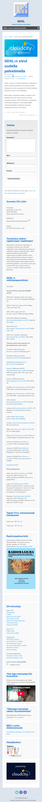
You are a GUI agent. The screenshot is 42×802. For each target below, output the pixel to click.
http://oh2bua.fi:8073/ (21, 305)
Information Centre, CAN (14, 655)
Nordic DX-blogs (12, 649)
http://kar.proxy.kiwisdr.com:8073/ (22, 408)
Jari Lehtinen (7, 76)
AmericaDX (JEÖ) (12, 623)
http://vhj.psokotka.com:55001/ (16, 337)
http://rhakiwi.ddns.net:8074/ (20, 435)
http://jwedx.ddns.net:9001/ (22, 496)
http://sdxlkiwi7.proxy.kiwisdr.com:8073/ (19, 328)
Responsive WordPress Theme (17, 800)
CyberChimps (32, 800)
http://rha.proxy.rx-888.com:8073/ (21, 429)
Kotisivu (9, 170)
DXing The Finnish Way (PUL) (16, 620)
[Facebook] (21, 792)
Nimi (8, 155)
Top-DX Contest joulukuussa (27, 115)
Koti (6, 36)
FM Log (19, 525)
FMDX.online (11, 631)
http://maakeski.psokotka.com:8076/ (18, 320)
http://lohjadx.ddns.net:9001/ (19, 484)
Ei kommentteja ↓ (21, 78)
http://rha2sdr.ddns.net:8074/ (22, 387)
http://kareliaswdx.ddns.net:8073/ (17, 381)
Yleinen (11, 36)
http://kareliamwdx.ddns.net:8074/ (17, 370)
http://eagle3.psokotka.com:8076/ (17, 402)
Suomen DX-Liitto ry (23, 798)
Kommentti (11, 137)
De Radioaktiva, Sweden (14, 643)
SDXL (21, 21)
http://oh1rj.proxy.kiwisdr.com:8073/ (24, 423)
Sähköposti (10, 163)
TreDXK (9, 614)
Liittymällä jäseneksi (26, 263)
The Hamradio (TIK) (13, 618)
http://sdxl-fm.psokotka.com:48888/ (22, 473)
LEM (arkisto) (11, 612)
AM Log (19, 521)
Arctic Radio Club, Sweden (15, 641)
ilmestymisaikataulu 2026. (25, 546)
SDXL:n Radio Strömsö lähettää (16, 112)
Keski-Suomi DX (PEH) (14, 616)
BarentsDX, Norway (13, 647)
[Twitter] (16, 792)
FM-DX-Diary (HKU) (13, 633)
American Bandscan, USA (14, 658)
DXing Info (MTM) (12, 625)
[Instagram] (25, 792)
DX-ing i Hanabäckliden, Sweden (17, 645)
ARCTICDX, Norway (13, 639)
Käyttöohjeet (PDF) (12, 465)
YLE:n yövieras (18, 717)
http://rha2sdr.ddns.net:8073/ (22, 393)
